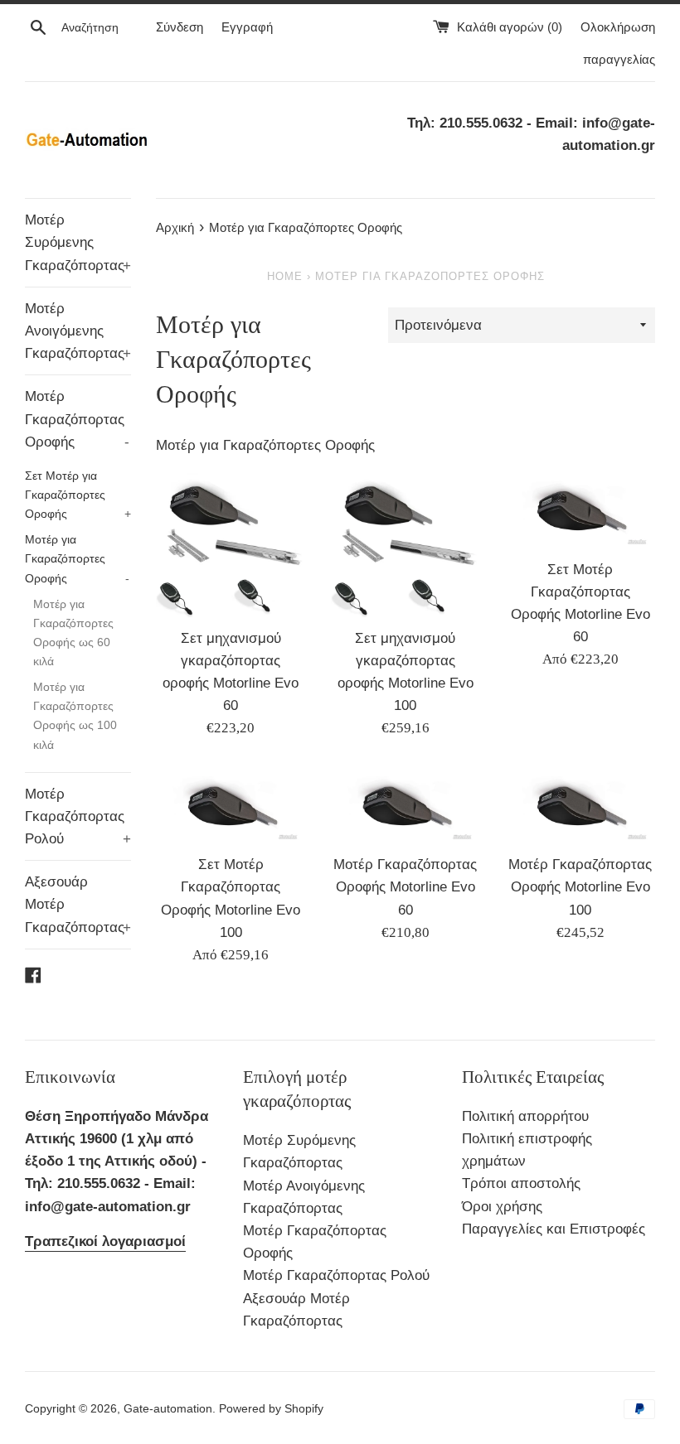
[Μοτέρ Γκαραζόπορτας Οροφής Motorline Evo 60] (406, 805)
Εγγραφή (247, 27)
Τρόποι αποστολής (521, 1183)
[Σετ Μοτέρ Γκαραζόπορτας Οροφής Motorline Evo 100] (231, 805)
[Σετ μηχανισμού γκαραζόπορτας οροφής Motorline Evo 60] (231, 544)
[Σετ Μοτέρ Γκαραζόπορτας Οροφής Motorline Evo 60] (580, 509)
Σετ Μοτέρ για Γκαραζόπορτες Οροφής (78, 494)
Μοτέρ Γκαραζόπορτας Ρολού (78, 816)
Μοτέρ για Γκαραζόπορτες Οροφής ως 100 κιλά (75, 715)
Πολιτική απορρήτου (525, 1116)
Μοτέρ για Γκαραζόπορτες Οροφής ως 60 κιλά (73, 632)
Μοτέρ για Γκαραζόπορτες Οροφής (77, 558)
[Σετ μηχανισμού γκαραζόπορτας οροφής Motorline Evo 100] (406, 544)
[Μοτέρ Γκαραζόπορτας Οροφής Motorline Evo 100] (580, 805)
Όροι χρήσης (502, 1207)
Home (285, 276)
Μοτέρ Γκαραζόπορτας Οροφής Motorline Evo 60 (405, 887)
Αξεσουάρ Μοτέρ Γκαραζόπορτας (78, 904)
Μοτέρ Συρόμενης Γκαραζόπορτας (78, 242)
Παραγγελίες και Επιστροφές (553, 1229)
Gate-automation (168, 1409)
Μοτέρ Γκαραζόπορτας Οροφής (77, 419)
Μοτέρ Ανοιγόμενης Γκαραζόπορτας (78, 331)
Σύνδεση (179, 27)
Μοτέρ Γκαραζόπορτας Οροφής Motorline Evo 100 (580, 887)
